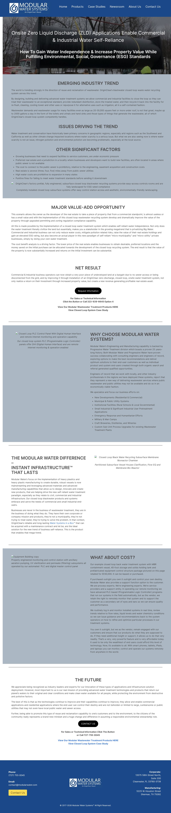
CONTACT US (88, 723)
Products (77, 6)
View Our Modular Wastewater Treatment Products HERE (88, 740)
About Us (135, 6)
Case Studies (96, 6)
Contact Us (153, 6)
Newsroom (117, 6)
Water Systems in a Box (62, 523)
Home (63, 6)
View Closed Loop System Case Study (88, 743)
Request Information (88, 291)
